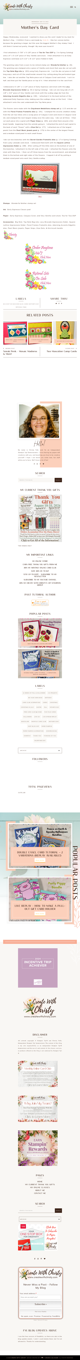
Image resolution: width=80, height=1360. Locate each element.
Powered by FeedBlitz (51, 1316)
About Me (40, 1190)
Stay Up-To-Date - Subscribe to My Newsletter (40, 575)
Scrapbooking (51, 731)
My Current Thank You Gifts (40, 1185)
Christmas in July (27, 707)
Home (40, 1182)
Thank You (37, 735)
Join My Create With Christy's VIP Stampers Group (40, 584)
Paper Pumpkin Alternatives (33, 731)
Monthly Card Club (39, 721)
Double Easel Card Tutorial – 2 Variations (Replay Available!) (40, 673)
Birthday (48, 697)
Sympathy (27, 735)
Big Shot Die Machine (11, 304)
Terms (39, 1320)
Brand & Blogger (51, 1357)
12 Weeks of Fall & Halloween (34, 693)
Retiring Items (21, 307)
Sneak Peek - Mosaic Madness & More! (20, 352)
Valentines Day (40, 740)
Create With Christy (18, 1357)
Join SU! (37, 716)
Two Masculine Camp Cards (62, 351)
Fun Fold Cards (50, 712)
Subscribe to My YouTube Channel (40, 580)
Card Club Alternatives (31, 702)
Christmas (53, 702)
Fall (45, 707)
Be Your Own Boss (35, 697)
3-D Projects (52, 693)
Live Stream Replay (50, 716)
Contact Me (40, 1193)
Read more (40, 860)
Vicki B (45, 40)
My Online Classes (40, 1187)
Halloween (27, 716)
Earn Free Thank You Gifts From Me (40, 564)
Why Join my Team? (40, 571)
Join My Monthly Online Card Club (40, 568)
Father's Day (54, 707)
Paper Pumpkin (47, 726)
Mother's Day (34, 304)
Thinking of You (50, 735)
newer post (10, 348)
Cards (26, 304)
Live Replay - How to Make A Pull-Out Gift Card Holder (40, 907)
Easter (39, 707)
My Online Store (40, 561)
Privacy (45, 1320)
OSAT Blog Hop (33, 726)
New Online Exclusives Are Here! (40, 643)
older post (70, 348)
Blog (22, 304)
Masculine (25, 721)
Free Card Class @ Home (33, 712)
